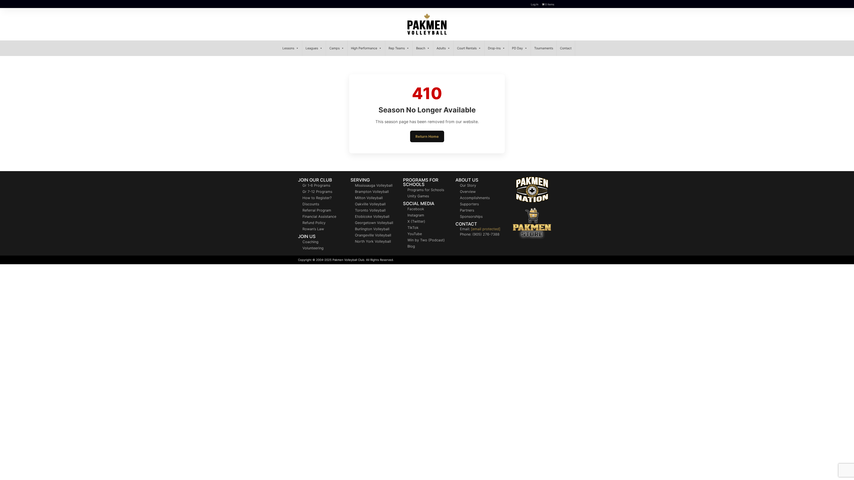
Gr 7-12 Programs (317, 191)
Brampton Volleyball (372, 191)
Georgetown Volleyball (374, 222)
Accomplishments (475, 198)
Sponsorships (471, 216)
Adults (441, 48)
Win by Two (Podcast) (426, 240)
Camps (334, 48)
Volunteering (313, 248)
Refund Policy (314, 222)
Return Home (427, 136)
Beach (420, 48)
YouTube (414, 234)
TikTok (413, 227)
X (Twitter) (416, 221)
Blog (411, 246)
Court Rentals (467, 48)
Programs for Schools (425, 190)
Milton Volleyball (369, 198)
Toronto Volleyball (370, 210)
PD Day (517, 48)
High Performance (364, 48)
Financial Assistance (319, 216)
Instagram (415, 215)
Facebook (415, 209)
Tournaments (543, 48)
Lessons (288, 48)
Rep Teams (397, 48)
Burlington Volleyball (372, 229)
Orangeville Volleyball (373, 235)
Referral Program (316, 210)
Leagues (312, 48)
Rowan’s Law (313, 229)
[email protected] (485, 229)
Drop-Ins (494, 48)
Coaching (310, 242)
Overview (468, 191)
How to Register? (317, 198)
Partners (467, 210)
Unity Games (418, 196)
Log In (534, 4)
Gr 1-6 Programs (316, 185)
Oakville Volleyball (370, 204)
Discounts (310, 204)
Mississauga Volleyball (374, 185)
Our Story (468, 185)
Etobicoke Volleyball (372, 216)
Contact (566, 48)
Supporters (469, 204)
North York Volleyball (373, 241)
